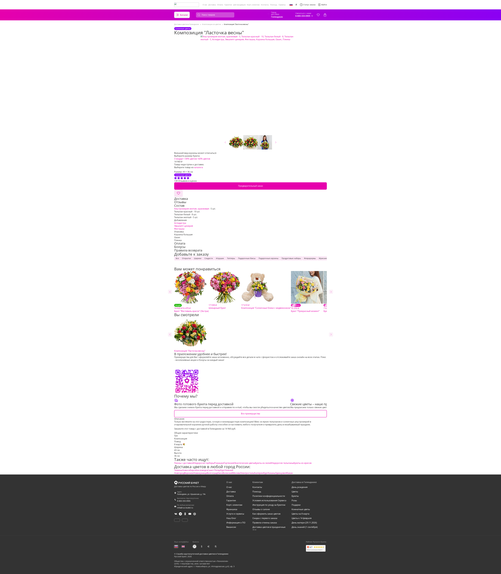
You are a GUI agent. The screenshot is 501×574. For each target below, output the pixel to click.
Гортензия (229, 463)
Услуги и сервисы (235, 513)
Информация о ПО (235, 522)
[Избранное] (318, 15)
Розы (294, 500)
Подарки (296, 504)
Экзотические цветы (244, 463)
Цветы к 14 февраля (302, 518)
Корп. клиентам (253, 5)
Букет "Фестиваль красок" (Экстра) (191, 308)
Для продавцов (239, 5)
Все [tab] (177, 258)
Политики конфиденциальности (268, 496)
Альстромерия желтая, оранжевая (191, 208)
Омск (220, 473)
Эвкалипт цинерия (183, 225)
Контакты (265, 5)
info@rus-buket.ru (185, 507)
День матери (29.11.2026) (304, 522)
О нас (205, 5)
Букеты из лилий (263, 463)
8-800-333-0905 (183, 501)
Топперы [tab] (231, 258)
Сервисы (282, 5)
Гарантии (228, 5)
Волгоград (212, 473)
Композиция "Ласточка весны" (189, 350)
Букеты (295, 496)
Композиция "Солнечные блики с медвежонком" (266, 306)
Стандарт (178, 158)
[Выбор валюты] (296, 4)
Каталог (184, 15)
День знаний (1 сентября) (305, 527)
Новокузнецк (200, 473)
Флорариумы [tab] (310, 258)
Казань (271, 473)
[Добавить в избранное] (178, 193)
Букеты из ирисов (302, 463)
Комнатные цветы (301, 509)
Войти (324, 4)
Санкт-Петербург (216, 470)
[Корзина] (325, 15)
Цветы (295, 491)
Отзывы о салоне (261, 509)
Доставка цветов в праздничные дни (268, 528)
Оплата (220, 5)
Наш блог (231, 518)
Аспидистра (180, 223)
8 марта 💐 (179, 444)
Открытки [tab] (186, 258)
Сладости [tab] (208, 258)
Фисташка (179, 228)
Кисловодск (202, 470)
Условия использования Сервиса (269, 500)
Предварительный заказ (250, 185)
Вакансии (231, 527)
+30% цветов (190, 158)
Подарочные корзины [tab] (268, 258)
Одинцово (280, 473)
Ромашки (219, 463)
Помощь (273, 5)
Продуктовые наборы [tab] (291, 258)
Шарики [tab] (197, 258)
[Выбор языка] (291, 4)
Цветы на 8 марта (300, 513)
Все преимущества (250, 413)
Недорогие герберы (204, 463)
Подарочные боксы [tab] (246, 258)
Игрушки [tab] (220, 258)
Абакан (289, 473)
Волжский (228, 473)
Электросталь (247, 473)
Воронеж (188, 473)
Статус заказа (309, 4)
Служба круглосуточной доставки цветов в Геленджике (202, 554)
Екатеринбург (261, 473)
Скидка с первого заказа (264, 518)
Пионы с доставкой (184, 463)
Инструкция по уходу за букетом (268, 504)
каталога (198, 167)
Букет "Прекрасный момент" (305, 308)
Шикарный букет (217, 306)
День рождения (300, 487)
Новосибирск (189, 470)
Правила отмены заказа (264, 522)
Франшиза (231, 509)
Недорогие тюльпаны (283, 463)
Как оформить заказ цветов (266, 513)
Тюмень (178, 470)
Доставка (212, 5)
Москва (236, 473)
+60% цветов (203, 158)
